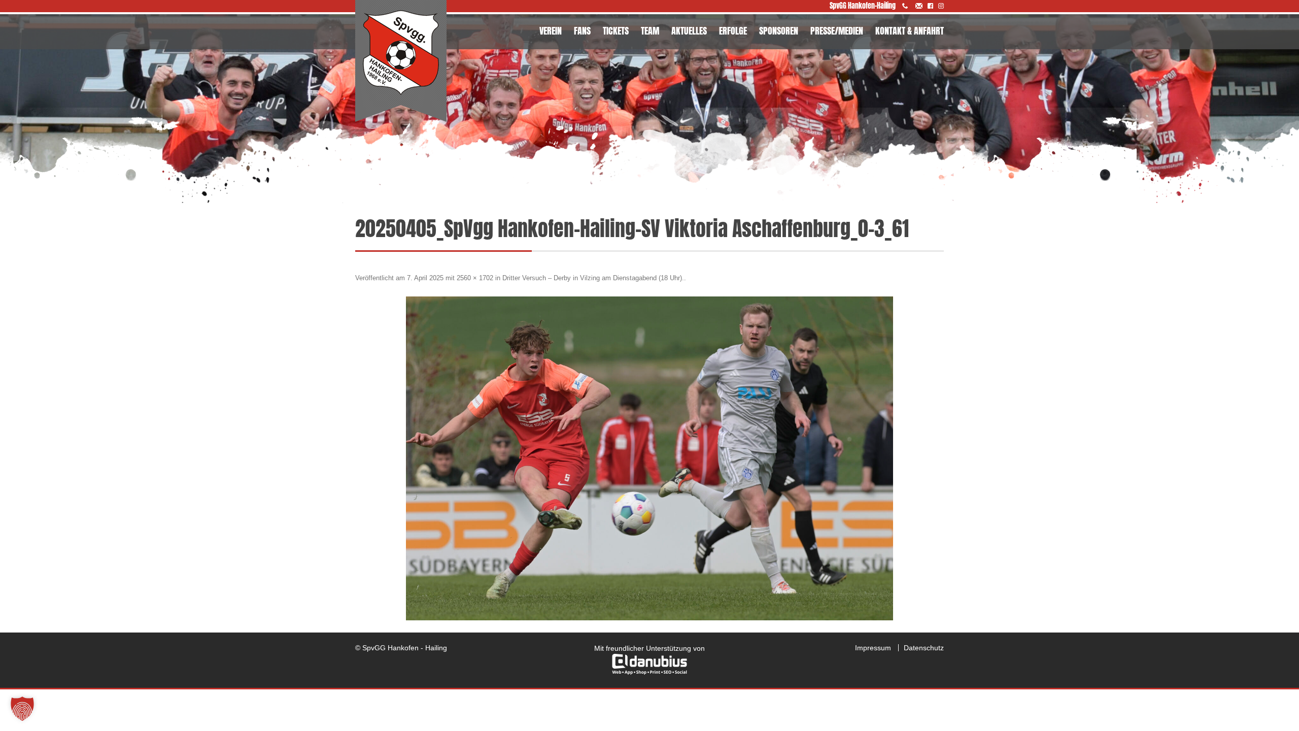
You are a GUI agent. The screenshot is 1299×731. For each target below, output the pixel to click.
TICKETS (616, 31)
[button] (22, 708)
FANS (582, 31)
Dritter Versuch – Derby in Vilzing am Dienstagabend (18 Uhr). (593, 278)
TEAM (650, 31)
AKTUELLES (689, 31)
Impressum (873, 648)
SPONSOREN (778, 31)
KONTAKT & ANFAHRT (909, 31)
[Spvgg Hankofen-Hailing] (401, 61)
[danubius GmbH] (649, 672)
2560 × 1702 (475, 278)
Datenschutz (924, 648)
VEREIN (550, 31)
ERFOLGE (733, 31)
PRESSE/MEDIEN (836, 31)
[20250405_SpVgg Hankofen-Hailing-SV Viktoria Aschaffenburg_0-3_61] (649, 458)
